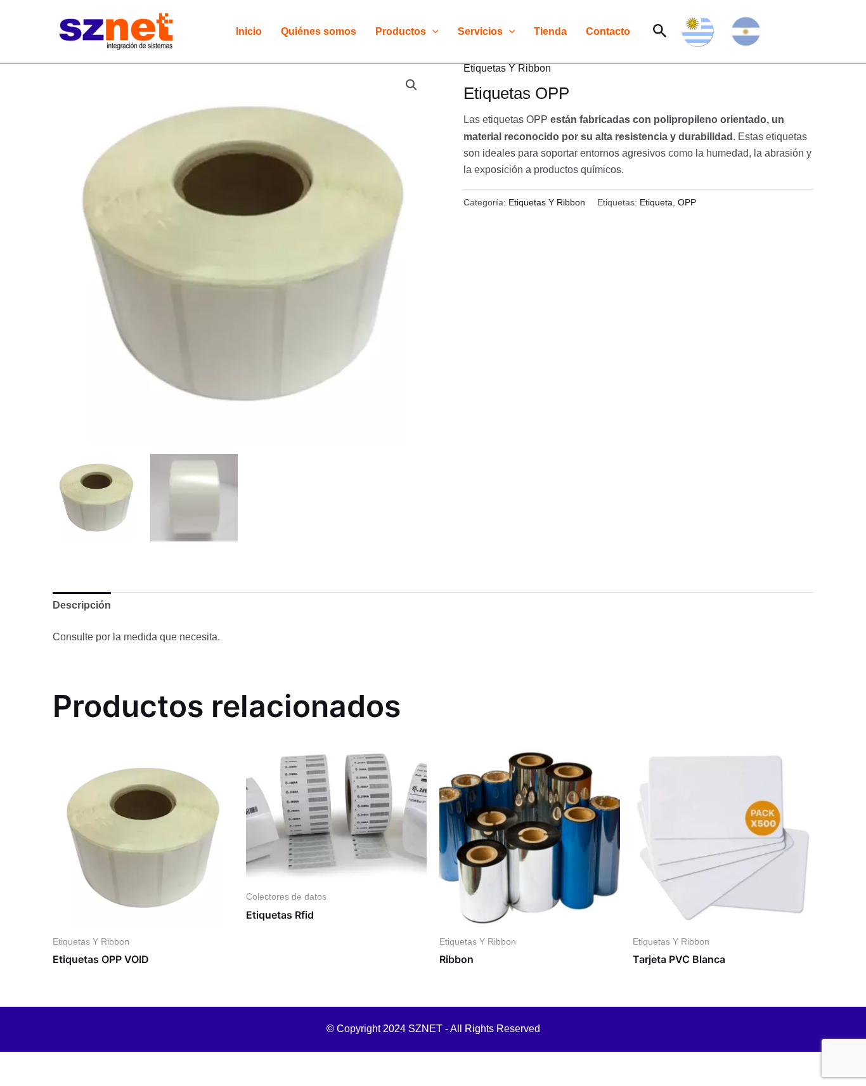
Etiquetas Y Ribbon (507, 68)
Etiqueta (656, 202)
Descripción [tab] (82, 605)
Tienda (550, 31)
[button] (432, 31)
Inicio (249, 31)
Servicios (480, 31)
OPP (687, 202)
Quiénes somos (318, 31)
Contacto (608, 31)
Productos (400, 31)
